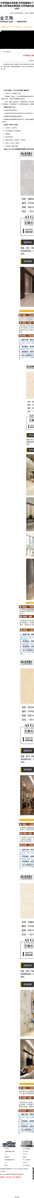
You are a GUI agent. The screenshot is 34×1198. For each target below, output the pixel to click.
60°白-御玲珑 (26, 1165)
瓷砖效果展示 (28, 27)
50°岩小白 (25, 1162)
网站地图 (17, 1197)
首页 (4, 51)
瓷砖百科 (8, 51)
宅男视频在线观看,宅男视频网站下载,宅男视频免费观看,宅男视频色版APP (17, 6)
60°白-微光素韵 (26, 1148)
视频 (6, 1165)
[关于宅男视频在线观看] (9, 1146)
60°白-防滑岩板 (26, 1159)
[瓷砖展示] (27, 1146)
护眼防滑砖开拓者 (22, 21)
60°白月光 (25, 1151)
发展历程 (7, 1157)
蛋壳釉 (24, 1157)
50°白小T (25, 1154)
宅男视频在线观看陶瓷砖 (6, 1169)
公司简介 (7, 1148)
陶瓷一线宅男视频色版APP (16, 13)
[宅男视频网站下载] (5, 31)
